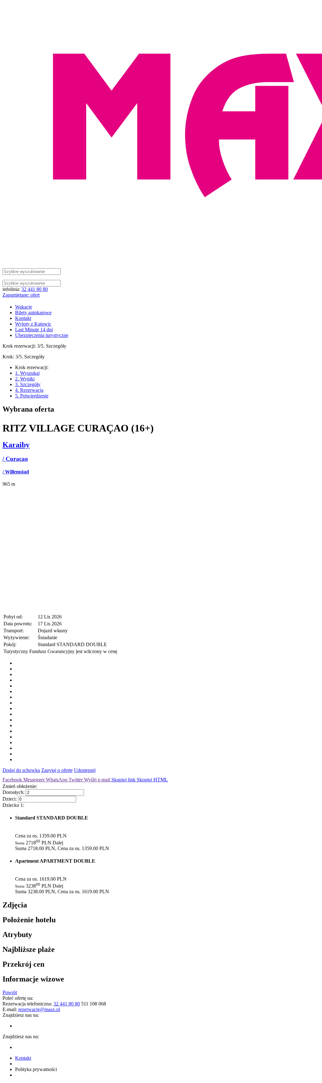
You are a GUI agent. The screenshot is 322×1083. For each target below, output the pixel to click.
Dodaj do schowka (21, 770)
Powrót (10, 992)
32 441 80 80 (34, 289)
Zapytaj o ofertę (57, 770)
